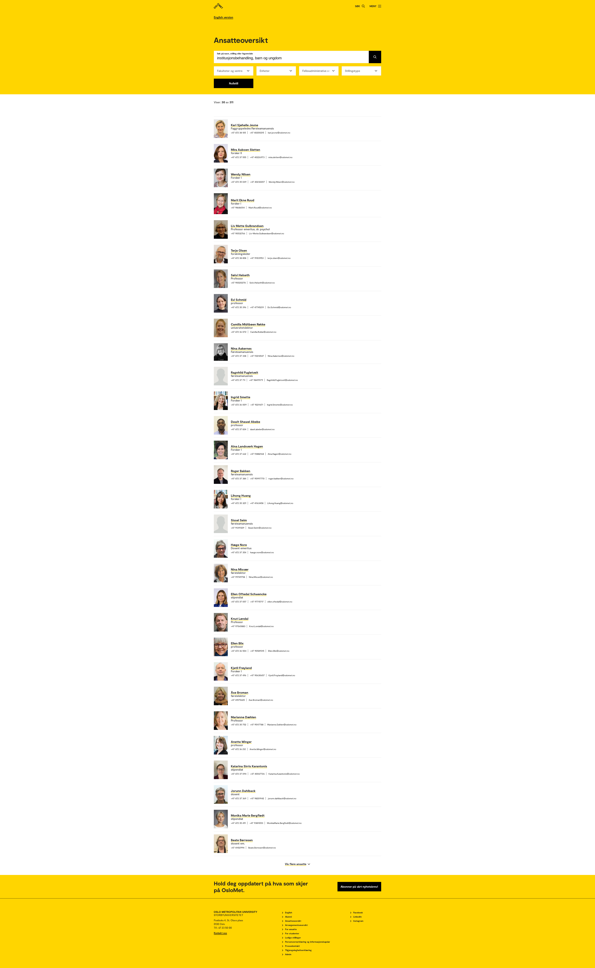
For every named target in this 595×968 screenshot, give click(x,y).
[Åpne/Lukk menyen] (379, 6)
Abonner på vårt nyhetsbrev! (359, 886)
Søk (357, 6)
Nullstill (233, 83)
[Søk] (363, 6)
